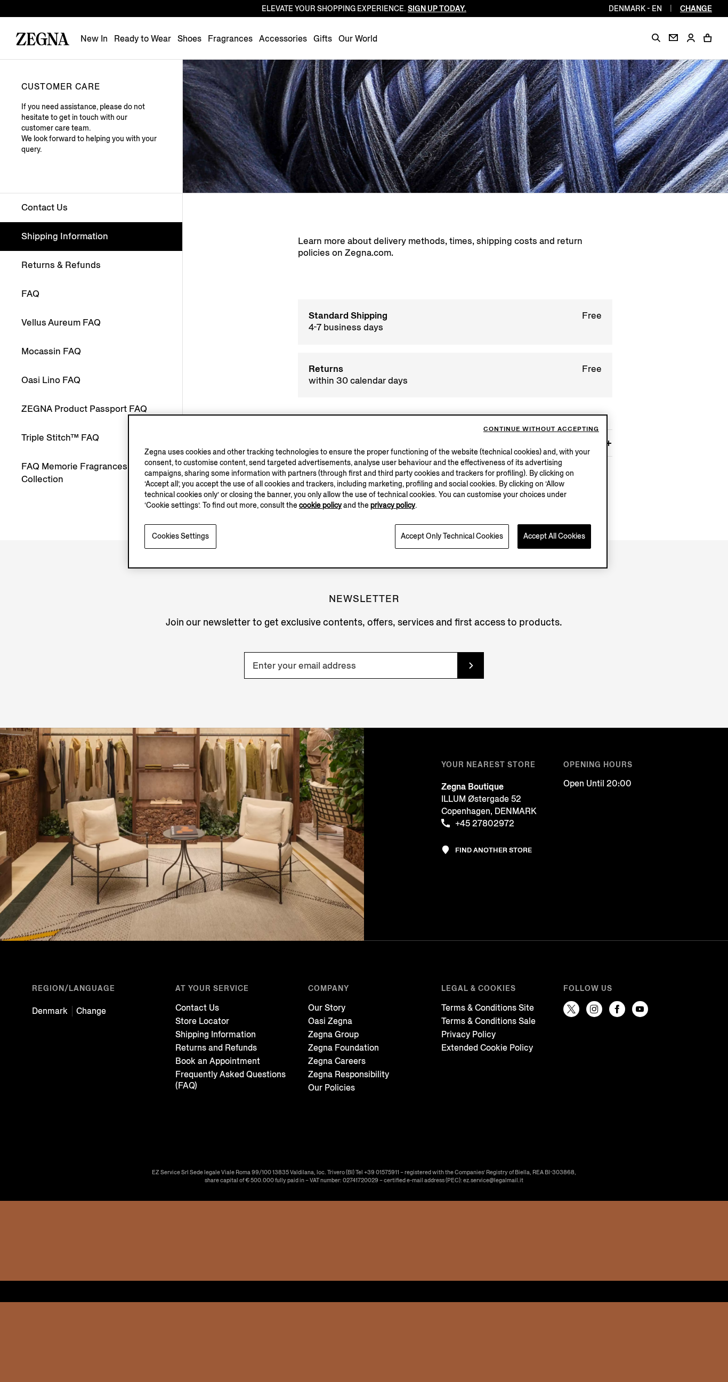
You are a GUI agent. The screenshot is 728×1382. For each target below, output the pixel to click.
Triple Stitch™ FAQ (60, 438)
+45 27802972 (484, 823)
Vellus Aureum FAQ (61, 322)
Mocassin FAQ (51, 351)
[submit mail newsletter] (470, 665)
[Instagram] (594, 1009)
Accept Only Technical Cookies (452, 536)
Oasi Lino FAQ (50, 380)
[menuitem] (94, 38)
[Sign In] (690, 39)
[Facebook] (617, 1009)
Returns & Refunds (61, 265)
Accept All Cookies (554, 536)
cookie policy (320, 505)
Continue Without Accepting (541, 429)
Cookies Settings (180, 536)
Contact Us (44, 207)
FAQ (30, 294)
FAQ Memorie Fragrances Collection (74, 472)
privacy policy (392, 505)
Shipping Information (64, 236)
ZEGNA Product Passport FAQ (84, 409)
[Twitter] (571, 1009)
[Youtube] (640, 1009)
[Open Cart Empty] (707, 38)
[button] (656, 38)
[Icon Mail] (673, 37)
